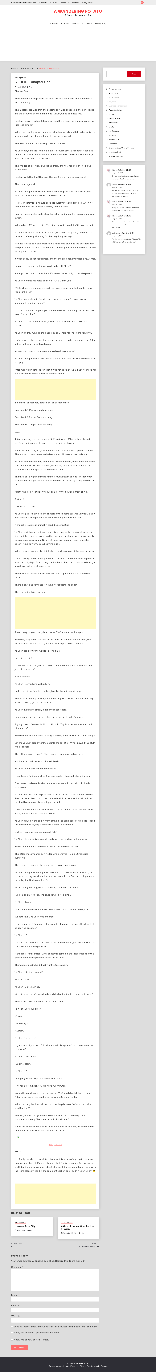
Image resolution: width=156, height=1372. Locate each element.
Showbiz (112, 135)
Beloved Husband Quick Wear (23, 2)
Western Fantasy (116, 156)
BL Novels (53, 2)
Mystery (112, 127)
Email (15, 1305)
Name (15, 1295)
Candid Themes (100, 1366)
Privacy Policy (87, 2)
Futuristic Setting (115, 110)
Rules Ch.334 (125, 184)
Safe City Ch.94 (124, 201)
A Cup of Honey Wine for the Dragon (77, 1228)
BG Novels (42, 2)
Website (15, 1316)
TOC (51, 1144)
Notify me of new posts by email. (31, 1339)
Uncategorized (20, 78)
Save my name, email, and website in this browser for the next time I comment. (56, 1326)
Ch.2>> (58, 1144)
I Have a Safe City (25, 1226)
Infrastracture (114, 118)
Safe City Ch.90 (128, 233)
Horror (111, 114)
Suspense (113, 143)
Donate (63, 2)
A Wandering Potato (78, 11)
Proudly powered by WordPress (62, 1366)
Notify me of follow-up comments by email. (37, 1332)
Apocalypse (113, 93)
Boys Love (113, 101)
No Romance (73, 2)
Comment (17, 1267)
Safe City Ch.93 (124, 216)
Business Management (118, 106)
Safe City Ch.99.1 (125, 170)
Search (134, 74)
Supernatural (114, 139)
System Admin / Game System (121, 148)
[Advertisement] (78, 44)
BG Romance (114, 97)
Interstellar (113, 122)
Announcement (115, 89)
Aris (30, 87)
